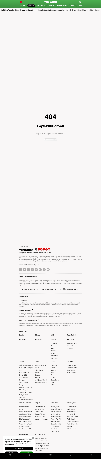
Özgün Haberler (40, 407)
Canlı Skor (38, 451)
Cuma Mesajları (72, 407)
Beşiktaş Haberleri (41, 441)
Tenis (52, 372)
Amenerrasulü (71, 412)
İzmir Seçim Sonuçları (25, 387)
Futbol (53, 368)
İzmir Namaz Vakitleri (25, 414)
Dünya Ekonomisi (72, 346)
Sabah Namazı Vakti (25, 416)
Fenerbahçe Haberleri (42, 446)
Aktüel (37, 368)
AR (41, 249)
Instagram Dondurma (41, 419)
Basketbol (54, 365)
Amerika (53, 351)
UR (49, 249)
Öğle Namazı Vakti (24, 419)
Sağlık (37, 372)
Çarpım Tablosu (40, 414)
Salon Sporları (55, 380)
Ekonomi (70, 339)
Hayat (37, 361)
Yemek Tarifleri (39, 409)
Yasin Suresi (71, 409)
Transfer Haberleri (41, 438)
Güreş (53, 377)
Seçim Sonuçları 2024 (26, 365)
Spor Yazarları (71, 370)
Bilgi (52, 385)
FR (44, 249)
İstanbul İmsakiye (56, 409)
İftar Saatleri (55, 429)
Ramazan (54, 402)
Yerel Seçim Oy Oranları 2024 (24, 374)
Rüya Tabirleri (71, 429)
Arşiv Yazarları (71, 372)
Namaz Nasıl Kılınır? (73, 421)
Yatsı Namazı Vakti (24, 426)
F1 (51, 375)
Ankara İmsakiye (56, 412)
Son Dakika (23, 339)
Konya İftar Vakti (56, 421)
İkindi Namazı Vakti (25, 421)
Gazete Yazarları (72, 368)
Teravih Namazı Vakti (25, 429)
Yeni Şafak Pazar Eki (41, 382)
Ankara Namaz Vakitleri (26, 412)
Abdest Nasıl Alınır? (73, 424)
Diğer (53, 382)
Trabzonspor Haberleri (42, 448)
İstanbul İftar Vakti (56, 416)
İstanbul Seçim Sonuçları (23, 379)
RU (46, 249)
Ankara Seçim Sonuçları (23, 384)
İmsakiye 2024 (55, 407)
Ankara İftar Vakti (56, 419)
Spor (53, 361)
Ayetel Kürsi (71, 414)
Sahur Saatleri (55, 431)
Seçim (21, 361)
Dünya (53, 339)
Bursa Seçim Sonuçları (26, 392)
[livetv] (76, 2)
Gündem (38, 335)
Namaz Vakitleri (25, 402)
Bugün (21, 335)
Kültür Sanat (39, 370)
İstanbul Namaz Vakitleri (24, 408)
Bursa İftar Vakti (56, 424)
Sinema (37, 375)
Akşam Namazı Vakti (25, 424)
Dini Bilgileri (71, 402)
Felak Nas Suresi (72, 416)
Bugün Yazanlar (72, 365)
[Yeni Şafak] (50, 2)
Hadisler (69, 426)
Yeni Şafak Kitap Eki (41, 380)
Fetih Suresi (71, 419)
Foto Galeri (71, 335)
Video (53, 335)
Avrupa (53, 346)
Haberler (38, 339)
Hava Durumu (24, 434)
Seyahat (37, 377)
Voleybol (54, 370)
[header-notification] (80, 2)
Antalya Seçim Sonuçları (23, 396)
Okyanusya (54, 358)
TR (36, 249)
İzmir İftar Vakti (55, 426)
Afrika (53, 353)
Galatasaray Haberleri (42, 443)
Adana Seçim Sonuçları (26, 390)
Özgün (37, 402)
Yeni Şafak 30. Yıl (40, 365)
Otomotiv (70, 348)
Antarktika (54, 356)
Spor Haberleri (40, 434)
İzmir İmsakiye (55, 414)
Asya (52, 348)
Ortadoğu (54, 343)
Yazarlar (70, 361)
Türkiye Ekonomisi (73, 343)
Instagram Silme (40, 416)
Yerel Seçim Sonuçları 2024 (26, 369)
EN (38, 249)
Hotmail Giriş (39, 412)
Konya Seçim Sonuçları (26, 400)
